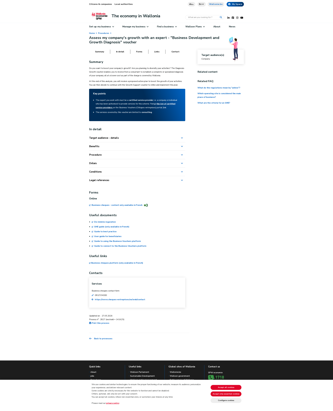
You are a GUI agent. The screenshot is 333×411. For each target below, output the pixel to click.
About (216, 26)
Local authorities (124, 4)
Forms (139, 51)
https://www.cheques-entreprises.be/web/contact (120, 299)
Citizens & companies (100, 4)
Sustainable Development (142, 376)
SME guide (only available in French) (111, 226)
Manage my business (133, 26)
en (200, 4)
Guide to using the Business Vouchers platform (117, 241)
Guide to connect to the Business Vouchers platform (120, 246)
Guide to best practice (105, 231)
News (232, 26)
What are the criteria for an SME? (213, 102)
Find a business (165, 26)
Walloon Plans (193, 26)
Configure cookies (226, 400)
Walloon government (180, 376)
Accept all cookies (226, 387)
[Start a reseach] (221, 17)
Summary (99, 51)
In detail (120, 51)
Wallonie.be (216, 4)
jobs (92, 376)
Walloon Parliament (139, 372)
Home (92, 33)
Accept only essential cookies (226, 394)
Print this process (100, 323)
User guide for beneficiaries (107, 236)
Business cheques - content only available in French (116, 205)
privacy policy (112, 403)
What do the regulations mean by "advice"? (218, 87)
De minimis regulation (105, 221)
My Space (237, 4)
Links (156, 51)
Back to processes (103, 338)
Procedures (103, 33)
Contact (175, 51)
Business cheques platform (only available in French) (117, 262)
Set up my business (100, 26)
